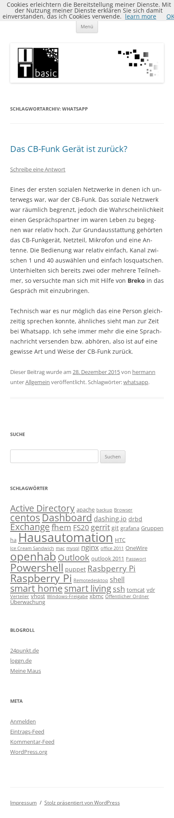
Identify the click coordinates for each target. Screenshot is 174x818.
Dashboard (67, 517)
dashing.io (110, 518)
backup (104, 510)
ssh (119, 589)
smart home (36, 588)
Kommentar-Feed (32, 741)
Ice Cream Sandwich (32, 548)
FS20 (81, 527)
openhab (33, 556)
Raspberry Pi (41, 578)
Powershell (36, 567)
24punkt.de (24, 650)
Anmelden (23, 721)
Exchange (30, 527)
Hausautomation (65, 537)
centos (25, 517)
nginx (90, 547)
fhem (61, 527)
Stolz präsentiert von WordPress (82, 802)
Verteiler (19, 596)
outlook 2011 (107, 558)
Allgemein (37, 382)
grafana (129, 528)
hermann (143, 372)
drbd (135, 519)
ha (13, 540)
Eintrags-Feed (27, 731)
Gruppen (152, 528)
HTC (120, 540)
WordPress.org (28, 752)
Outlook (74, 557)
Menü (87, 26)
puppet (75, 569)
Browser (123, 510)
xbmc (96, 596)
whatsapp (135, 382)
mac (60, 548)
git (115, 528)
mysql (72, 548)
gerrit (100, 527)
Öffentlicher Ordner (127, 596)
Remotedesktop (90, 580)
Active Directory (42, 508)
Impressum (23, 802)
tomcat (136, 589)
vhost (38, 596)
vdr (151, 589)
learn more (140, 16)
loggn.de (21, 660)
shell (117, 579)
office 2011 (112, 548)
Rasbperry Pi (111, 568)
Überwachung (27, 602)
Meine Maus (25, 670)
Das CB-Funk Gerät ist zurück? (69, 148)
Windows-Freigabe (67, 596)
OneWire (136, 548)
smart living (87, 588)
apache (85, 509)
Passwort (136, 559)
